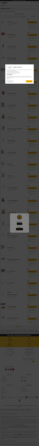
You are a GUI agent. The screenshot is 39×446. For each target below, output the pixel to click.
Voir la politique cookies (9, 74)
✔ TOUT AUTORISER (29, 81)
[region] (19, 74)
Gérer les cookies (10, 81)
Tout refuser (9, 67)
